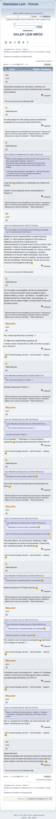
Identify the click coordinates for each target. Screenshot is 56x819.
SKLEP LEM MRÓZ (28, 34)
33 (13, 64)
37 (23, 64)
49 (27, 64)
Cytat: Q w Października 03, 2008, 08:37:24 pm (21, 518)
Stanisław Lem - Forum (21, 4)
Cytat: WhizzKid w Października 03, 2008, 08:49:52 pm (24, 576)
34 (15, 64)
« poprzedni (40, 61)
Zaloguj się (28, 13)
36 (21, 64)
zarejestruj (39, 13)
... (11, 64)
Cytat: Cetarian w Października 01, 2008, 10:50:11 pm (23, 154)
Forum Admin (40, 52)
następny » (49, 61)
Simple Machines (39, 815)
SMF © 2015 (27, 815)
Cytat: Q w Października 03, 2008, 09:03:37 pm (21, 620)
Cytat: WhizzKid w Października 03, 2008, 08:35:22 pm (24, 472)
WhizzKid (10, 323)
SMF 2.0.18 (18, 815)
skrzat (47, 52)
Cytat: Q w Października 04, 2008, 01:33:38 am (21, 707)
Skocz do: (21, 799)
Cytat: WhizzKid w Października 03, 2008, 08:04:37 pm (24, 375)
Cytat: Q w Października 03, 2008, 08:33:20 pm (21, 419)
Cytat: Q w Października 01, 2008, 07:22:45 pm (21, 225)
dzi (7, 75)
